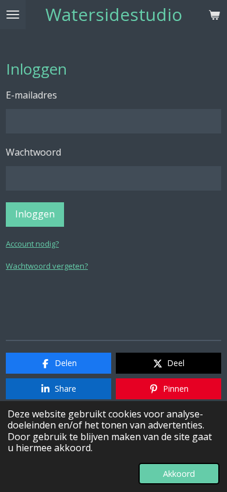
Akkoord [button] (179, 473)
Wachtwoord (33, 152)
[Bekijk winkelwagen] (214, 14)
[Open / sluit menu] (13, 14)
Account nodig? (32, 243)
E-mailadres (31, 95)
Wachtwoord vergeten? (47, 266)
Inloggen (35, 214)
